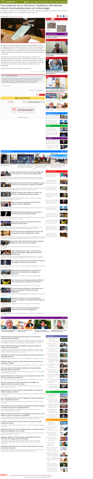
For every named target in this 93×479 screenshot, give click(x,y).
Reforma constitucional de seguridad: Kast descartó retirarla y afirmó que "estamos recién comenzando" (52, 143)
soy (4, 180)
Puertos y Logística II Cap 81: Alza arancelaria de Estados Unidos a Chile (53, 429)
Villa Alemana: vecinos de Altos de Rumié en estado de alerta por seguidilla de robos (22, 356)
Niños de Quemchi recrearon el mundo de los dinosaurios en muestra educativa (53, 356)
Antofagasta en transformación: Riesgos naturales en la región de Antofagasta (53, 424)
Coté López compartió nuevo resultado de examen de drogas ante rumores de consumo (28, 261)
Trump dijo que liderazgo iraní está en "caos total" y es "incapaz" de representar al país (52, 148)
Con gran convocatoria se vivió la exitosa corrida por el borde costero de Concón (21, 422)
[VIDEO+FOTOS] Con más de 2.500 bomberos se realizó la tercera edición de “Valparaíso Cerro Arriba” (23, 430)
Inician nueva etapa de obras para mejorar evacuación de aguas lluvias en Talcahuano (53, 341)
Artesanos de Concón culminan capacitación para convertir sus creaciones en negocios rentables (27, 184)
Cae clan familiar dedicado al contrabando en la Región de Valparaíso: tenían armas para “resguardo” (27, 290)
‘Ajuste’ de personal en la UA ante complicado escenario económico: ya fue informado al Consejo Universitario (53, 352)
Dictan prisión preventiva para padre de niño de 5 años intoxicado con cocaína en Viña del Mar (27, 281)
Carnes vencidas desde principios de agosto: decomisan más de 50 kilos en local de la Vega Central (53, 373)
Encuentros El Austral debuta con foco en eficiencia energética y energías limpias (52, 450)
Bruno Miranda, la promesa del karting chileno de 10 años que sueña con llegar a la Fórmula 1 (51, 130)
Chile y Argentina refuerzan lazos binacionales (51, 444)
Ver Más (56, 389)
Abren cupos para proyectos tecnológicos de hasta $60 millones (52, 464)
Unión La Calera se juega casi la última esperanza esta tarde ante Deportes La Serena (53, 402)
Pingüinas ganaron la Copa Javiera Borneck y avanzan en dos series (53, 406)
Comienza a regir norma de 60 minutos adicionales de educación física (53, 439)
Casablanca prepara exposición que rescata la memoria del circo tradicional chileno (26, 213)
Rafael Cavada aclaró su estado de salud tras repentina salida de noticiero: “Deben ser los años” (52, 176)
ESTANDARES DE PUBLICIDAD (47, 475)
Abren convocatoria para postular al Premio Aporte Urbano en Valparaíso (26, 203)
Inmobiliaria (39, 477)
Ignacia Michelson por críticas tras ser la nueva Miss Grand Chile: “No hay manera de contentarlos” (22, 376)
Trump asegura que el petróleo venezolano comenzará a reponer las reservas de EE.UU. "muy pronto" (52, 183)
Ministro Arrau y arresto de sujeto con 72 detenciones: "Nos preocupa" (52, 195)
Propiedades (44, 477)
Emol (25, 477)
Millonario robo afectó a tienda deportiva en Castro (53, 376)
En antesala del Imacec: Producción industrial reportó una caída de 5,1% (52, 122)
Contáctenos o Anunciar (26, 475)
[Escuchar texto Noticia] (43, 71)
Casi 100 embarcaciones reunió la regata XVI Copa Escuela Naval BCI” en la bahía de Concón (22, 399)
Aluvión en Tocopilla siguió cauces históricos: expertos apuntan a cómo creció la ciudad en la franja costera (52, 118)
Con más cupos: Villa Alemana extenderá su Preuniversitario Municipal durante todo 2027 (21, 369)
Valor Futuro (30, 477)
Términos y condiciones (37, 475)
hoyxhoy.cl (49, 477)
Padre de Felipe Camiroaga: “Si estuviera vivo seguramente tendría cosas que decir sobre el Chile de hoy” (26, 252)
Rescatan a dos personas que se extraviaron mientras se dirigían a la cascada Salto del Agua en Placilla (28, 299)
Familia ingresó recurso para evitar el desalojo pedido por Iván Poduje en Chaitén (52, 189)
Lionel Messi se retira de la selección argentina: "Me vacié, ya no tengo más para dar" (53, 417)
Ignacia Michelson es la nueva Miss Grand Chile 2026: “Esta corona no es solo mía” (52, 229)
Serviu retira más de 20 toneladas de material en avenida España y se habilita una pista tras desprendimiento (23, 406)
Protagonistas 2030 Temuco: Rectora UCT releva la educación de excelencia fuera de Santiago (52, 471)
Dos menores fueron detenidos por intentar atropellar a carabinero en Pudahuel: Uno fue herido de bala (52, 236)
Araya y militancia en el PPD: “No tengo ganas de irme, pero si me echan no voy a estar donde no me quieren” (22, 414)
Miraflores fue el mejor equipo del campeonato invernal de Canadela (53, 412)
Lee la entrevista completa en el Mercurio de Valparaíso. (16, 68)
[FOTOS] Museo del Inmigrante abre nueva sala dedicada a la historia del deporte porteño (27, 232)
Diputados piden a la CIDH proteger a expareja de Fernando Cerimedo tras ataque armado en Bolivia (21, 438)
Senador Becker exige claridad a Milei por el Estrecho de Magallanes (53, 454)
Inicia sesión (24, 82)
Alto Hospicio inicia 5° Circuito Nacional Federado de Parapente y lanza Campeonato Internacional (53, 383)
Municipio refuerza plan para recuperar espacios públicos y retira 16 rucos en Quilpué (27, 242)
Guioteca (35, 477)
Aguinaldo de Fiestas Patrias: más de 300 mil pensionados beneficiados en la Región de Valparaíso (26, 272)
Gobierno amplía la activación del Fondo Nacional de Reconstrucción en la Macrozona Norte (53, 361)
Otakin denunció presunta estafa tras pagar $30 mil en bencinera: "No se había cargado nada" (27, 173)
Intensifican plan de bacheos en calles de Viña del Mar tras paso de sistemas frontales (22, 447)
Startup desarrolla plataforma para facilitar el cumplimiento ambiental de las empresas (21, 337)
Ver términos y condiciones (23, 117)
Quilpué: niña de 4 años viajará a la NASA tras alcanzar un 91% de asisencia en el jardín (26, 193)
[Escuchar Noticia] (36, 12)
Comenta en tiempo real (51, 34)
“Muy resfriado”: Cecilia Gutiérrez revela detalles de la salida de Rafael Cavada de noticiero (22, 391)
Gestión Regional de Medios (15, 475)
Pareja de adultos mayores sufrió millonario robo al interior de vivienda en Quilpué (22, 362)
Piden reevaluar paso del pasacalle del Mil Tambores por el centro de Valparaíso (25, 309)
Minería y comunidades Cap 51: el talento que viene (53, 459)
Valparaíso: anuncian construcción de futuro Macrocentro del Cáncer (26, 222)
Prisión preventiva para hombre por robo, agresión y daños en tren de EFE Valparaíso (52, 216)
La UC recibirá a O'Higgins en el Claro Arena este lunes (52, 134)
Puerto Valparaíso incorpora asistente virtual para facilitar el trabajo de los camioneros (21, 346)
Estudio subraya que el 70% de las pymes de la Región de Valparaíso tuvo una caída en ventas (20, 383)
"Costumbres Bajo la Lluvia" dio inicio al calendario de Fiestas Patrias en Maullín (53, 387)
